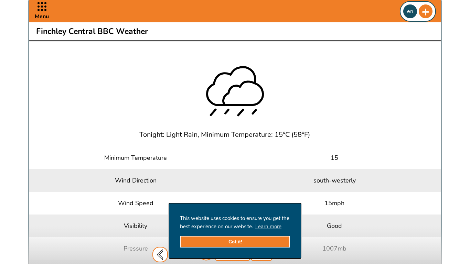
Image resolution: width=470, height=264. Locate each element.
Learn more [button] (268, 226)
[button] (42, 11)
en (410, 11)
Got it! (235, 242)
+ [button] (425, 11)
